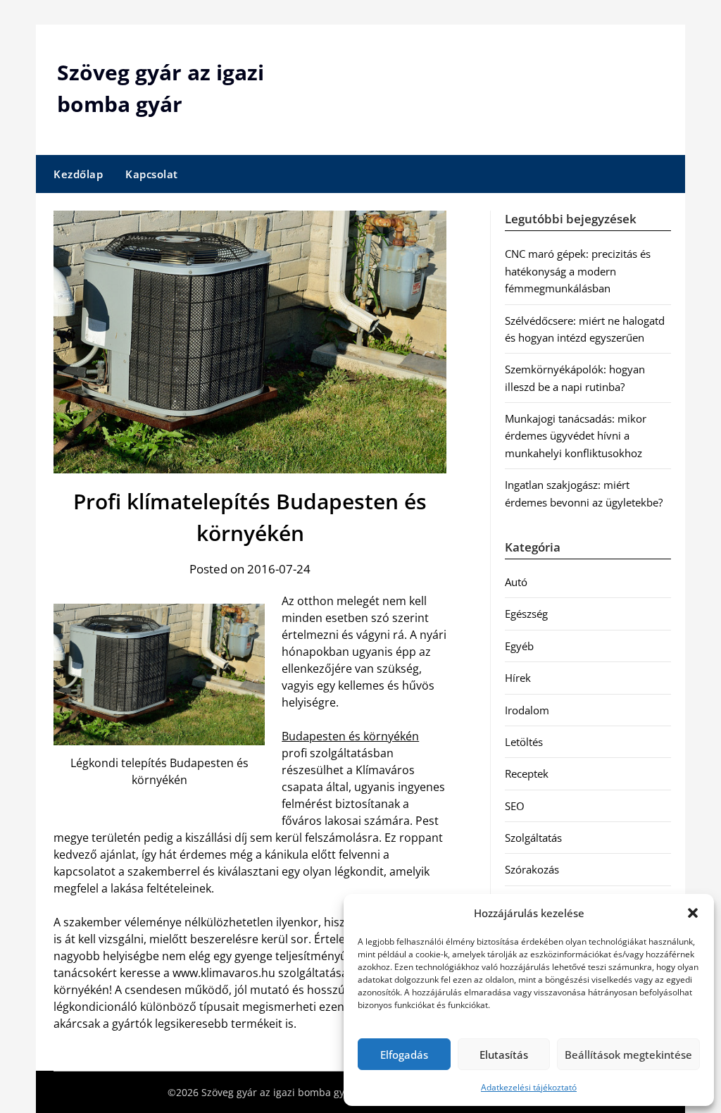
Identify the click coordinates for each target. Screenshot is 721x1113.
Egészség (526, 614)
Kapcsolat (151, 174)
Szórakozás (532, 869)
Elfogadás (404, 1054)
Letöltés (524, 742)
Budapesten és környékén (350, 736)
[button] (693, 913)
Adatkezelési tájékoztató (529, 1087)
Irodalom (527, 710)
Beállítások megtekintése (628, 1054)
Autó (516, 582)
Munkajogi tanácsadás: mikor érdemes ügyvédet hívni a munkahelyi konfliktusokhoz (575, 435)
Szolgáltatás (533, 838)
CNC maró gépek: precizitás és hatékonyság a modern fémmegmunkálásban (578, 271)
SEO (515, 806)
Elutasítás (503, 1054)
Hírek (518, 678)
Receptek (526, 773)
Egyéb (519, 646)
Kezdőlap (78, 174)
